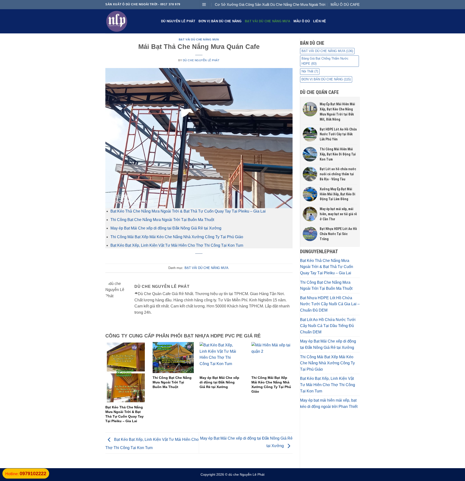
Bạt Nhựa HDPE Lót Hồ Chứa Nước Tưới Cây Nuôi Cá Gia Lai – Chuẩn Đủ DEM (330, 304)
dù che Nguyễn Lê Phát (201, 60)
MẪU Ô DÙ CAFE (345, 4)
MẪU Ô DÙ (302, 21)
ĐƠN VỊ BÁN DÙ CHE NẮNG (220, 21)
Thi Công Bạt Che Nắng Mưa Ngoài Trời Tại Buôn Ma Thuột (162, 220)
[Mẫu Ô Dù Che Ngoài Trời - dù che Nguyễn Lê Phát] (129, 21)
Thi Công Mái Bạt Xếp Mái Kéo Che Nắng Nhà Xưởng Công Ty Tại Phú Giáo (176, 237)
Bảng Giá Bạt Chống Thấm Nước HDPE (325, 61)
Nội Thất (310, 71)
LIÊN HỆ (319, 21)
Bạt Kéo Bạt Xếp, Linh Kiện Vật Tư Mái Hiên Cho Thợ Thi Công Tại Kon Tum (176, 245)
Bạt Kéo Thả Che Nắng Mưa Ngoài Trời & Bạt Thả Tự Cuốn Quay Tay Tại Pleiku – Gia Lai (188, 211)
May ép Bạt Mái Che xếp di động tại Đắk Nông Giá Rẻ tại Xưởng (165, 228)
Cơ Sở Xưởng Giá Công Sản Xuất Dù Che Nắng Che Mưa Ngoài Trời (270, 4)
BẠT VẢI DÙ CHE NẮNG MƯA (267, 21)
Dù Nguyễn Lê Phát (178, 21)
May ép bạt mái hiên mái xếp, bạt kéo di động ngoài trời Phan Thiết (328, 403)
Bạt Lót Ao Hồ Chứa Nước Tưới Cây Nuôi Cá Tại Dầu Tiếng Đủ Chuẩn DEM (328, 326)
